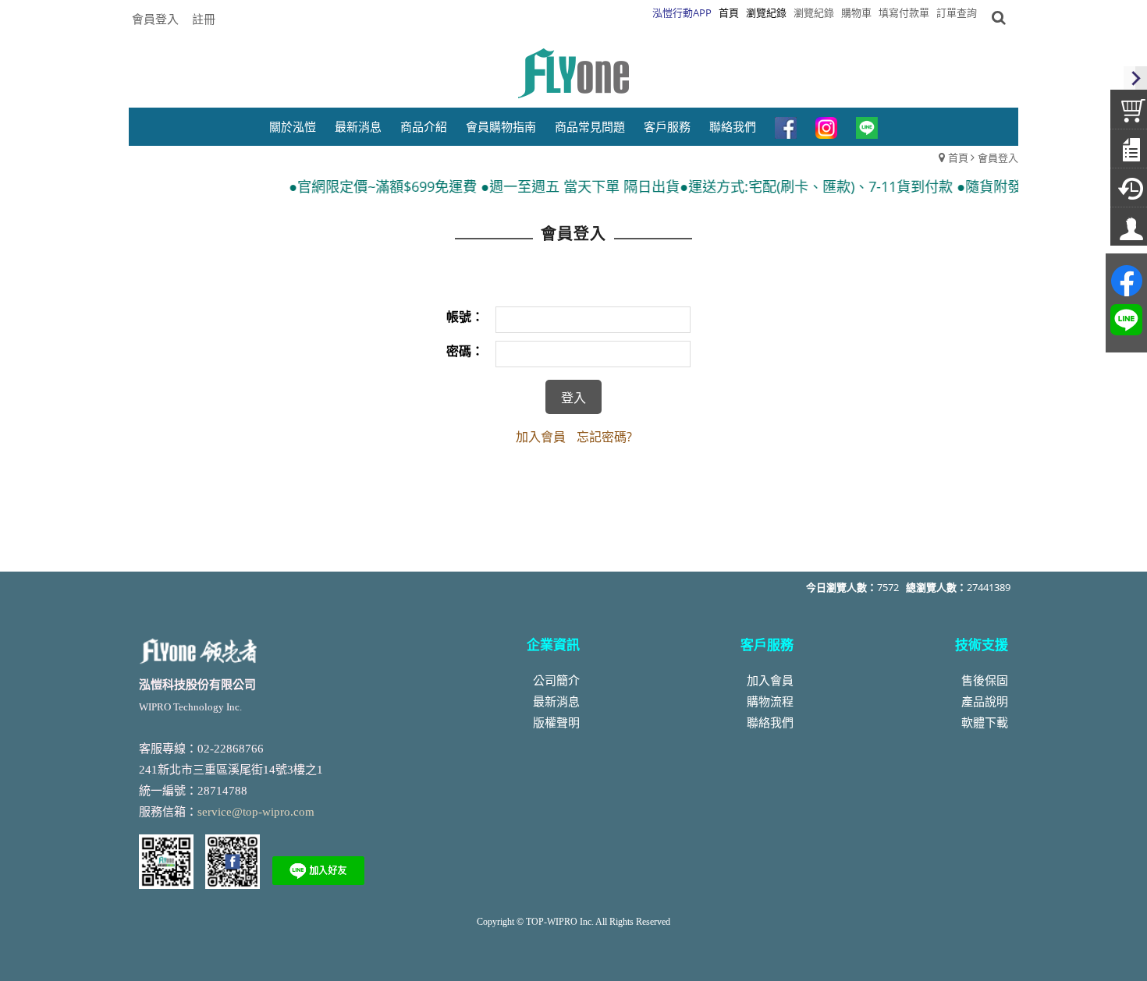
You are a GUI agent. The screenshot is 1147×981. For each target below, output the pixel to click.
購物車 (856, 12)
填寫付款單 (904, 12)
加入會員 (541, 436)
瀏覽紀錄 (814, 12)
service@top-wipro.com (255, 812)
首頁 (958, 158)
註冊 (203, 19)
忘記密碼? (604, 436)
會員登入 (155, 19)
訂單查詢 (956, 12)
